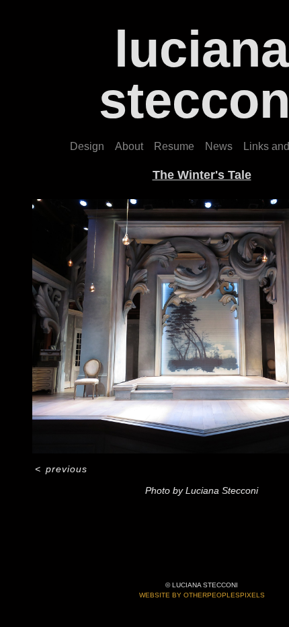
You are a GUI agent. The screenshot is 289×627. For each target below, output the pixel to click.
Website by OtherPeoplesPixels (202, 595)
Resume (174, 146)
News (219, 146)
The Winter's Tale (202, 175)
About (129, 146)
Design (87, 146)
